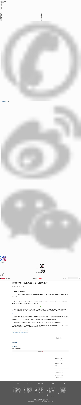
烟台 (1, 15)
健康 (36, 390)
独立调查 (64, 389)
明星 (18, 390)
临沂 (41, 18)
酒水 (42, 383)
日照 (1, 17)
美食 (28, 389)
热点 (20, 391)
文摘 (17, 392)
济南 (1, 13)
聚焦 (27, 392)
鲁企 (36, 392)
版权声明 (44, 399)
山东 (1, 5)
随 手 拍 (50, 390)
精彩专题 (39, 391)
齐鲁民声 (47, 395)
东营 (41, 19)
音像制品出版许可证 (50, 401)
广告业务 (47, 399)
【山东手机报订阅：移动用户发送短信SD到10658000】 (20, 332)
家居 (31, 383)
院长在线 (42, 390)
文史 (13, 391)
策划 (64, 383)
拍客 (47, 390)
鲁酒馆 (41, 388)
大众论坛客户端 (38, 272)
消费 (24, 392)
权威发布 (61, 390)
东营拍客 (53, 390)
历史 (17, 391)
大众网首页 (2, 2)
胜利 (49, 389)
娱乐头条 (16, 390)
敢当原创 (19, 388)
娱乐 (1, 8)
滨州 (41, 17)
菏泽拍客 (53, 391)
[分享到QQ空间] (64, 286)
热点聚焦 (16, 389)
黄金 (20, 389)
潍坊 (41, 15)
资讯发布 (39, 389)
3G (63, 391)
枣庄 (1, 14)
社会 (16, 387)
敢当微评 (64, 392)
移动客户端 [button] (2, 263)
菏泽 (1, 19)
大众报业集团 (34, 399)
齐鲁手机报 (64, 390)
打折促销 (30, 387)
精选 (17, 387)
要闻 (1, 3)
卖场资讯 (30, 390)
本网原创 (28, 391)
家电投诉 (30, 391)
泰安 (1, 20)
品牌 (30, 392)
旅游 (24, 389)
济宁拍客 (53, 392)
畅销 (16, 392)
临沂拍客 (50, 392)
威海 (41, 14)
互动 (53, 383)
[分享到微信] (59, 286)
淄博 (41, 20)
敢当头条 (16, 388)
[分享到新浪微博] (61, 286)
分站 (62, 383)
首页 (6, 278)
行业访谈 (39, 388)
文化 (16, 391)
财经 (39, 383)
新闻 (18, 383)
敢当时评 (58, 393)
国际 (14, 387)
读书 (1, 6)
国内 (13, 387)
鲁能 (18, 389)
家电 (24, 390)
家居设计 (28, 388)
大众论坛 (1, 275)
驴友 (30, 389)
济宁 (1, 16)
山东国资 (42, 392)
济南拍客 (50, 391)
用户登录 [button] (2, 273)
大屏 (64, 391)
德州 (1, 18)
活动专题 (42, 387)
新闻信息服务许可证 (44, 401)
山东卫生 (39, 390)
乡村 (31, 389)
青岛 (41, 13)
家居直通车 (30, 388)
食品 (36, 389)
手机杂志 (61, 391)
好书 (19, 392)
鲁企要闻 (39, 392)
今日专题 (61, 389)
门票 (27, 389)
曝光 (28, 392)
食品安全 (42, 389)
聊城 (41, 16)
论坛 (50, 383)
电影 (20, 390)
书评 (20, 392)
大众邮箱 (1, 274)
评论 (13, 388)
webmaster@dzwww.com (39, 401)
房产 (9, 278)
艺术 (19, 391)
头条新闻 (28, 387)
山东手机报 (2, 262)
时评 (1, 4)
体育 (1, 7)
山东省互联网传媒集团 (40, 399)
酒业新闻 (39, 387)
